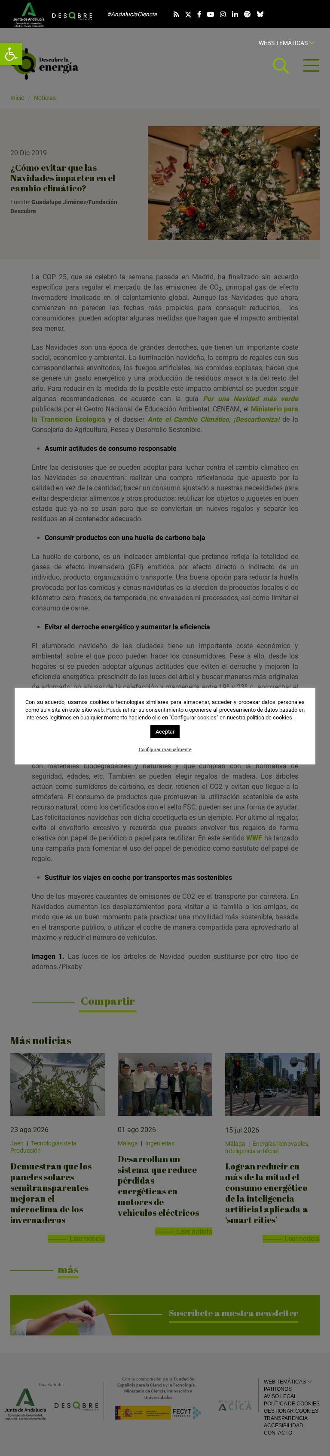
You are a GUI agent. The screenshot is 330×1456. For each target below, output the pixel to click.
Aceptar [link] (165, 731)
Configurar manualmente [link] (165, 749)
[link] (11, 54)
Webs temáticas (284, 42)
